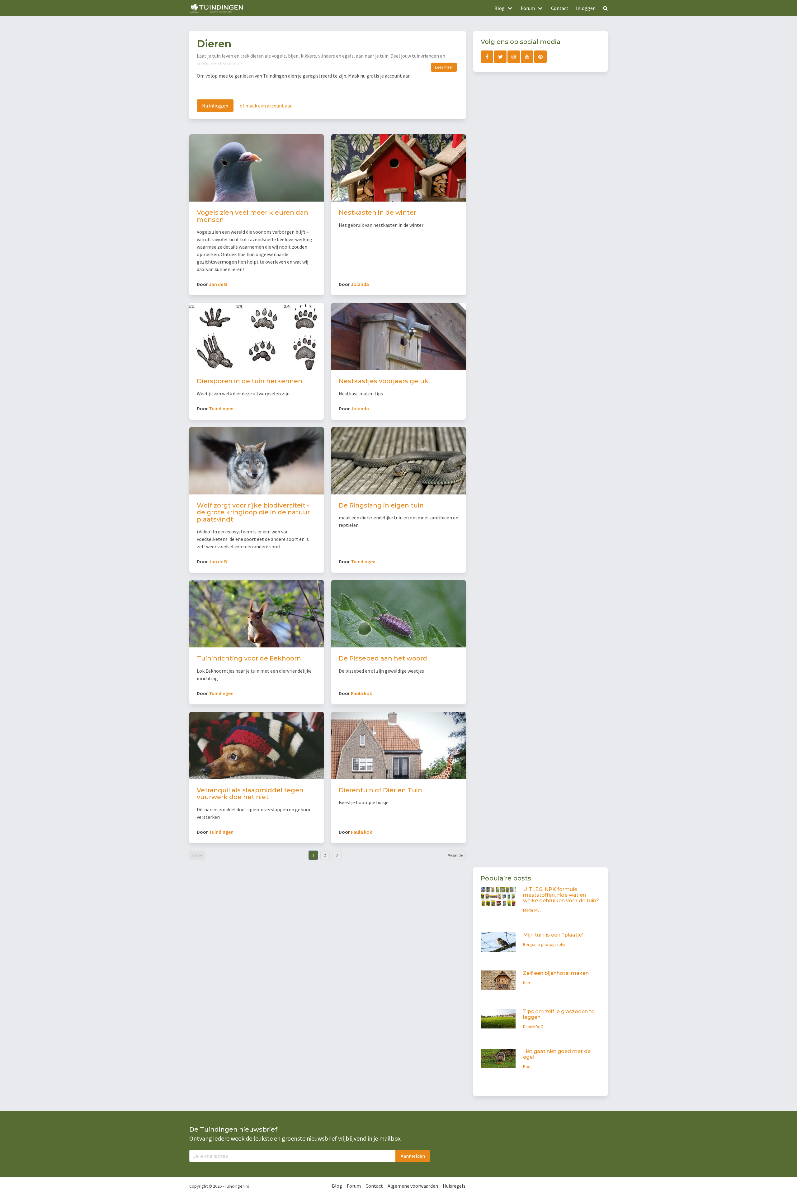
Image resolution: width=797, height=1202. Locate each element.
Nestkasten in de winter (377, 212)
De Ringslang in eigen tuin (381, 505)
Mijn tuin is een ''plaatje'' (554, 935)
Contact (559, 8)
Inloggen (586, 8)
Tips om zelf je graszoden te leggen (558, 1014)
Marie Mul (531, 910)
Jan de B (218, 284)
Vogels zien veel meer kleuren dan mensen (252, 216)
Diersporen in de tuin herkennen (249, 381)
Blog (337, 1186)
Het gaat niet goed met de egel (557, 1054)
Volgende (455, 855)
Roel (527, 1066)
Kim (526, 982)
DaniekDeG (533, 1026)
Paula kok (361, 693)
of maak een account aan (266, 106)
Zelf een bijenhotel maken (556, 973)
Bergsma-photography (544, 944)
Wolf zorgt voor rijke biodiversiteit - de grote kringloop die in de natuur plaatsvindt (253, 512)
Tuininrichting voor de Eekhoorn (249, 658)
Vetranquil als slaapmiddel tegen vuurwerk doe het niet (250, 793)
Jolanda (360, 284)
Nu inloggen (215, 106)
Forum (354, 1186)
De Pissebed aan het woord (383, 658)
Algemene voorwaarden (413, 1186)
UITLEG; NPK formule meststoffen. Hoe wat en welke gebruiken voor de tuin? (561, 895)
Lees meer (444, 67)
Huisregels (454, 1186)
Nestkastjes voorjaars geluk (383, 381)
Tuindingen (221, 408)
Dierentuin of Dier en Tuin (380, 790)
